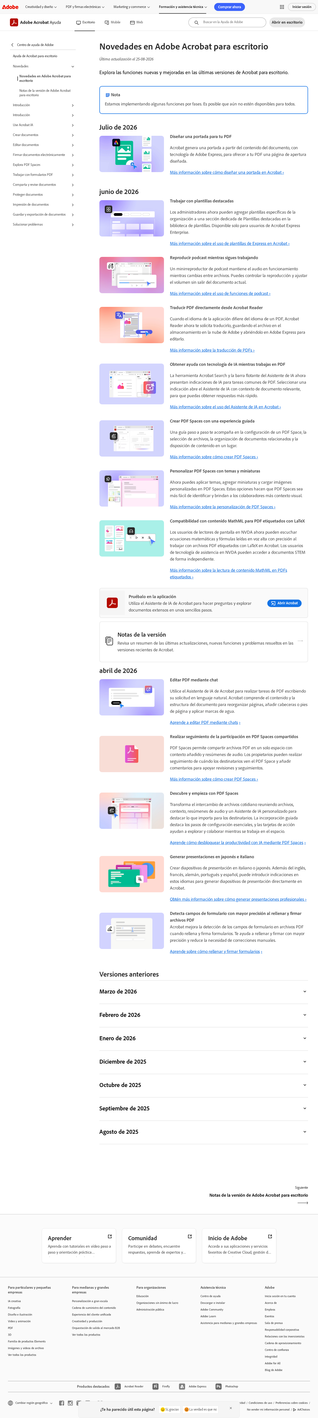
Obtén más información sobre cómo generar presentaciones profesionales (237, 899)
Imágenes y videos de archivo (26, 1348)
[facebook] (61, 1403)
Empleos (270, 1309)
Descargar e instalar (212, 1303)
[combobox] (227, 22)
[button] (282, 7)
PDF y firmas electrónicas (83, 7)
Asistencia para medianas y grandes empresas (225, 1323)
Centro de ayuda (210, 1296)
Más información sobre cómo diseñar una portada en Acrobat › (227, 172)
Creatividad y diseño (39, 7)
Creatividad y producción (87, 1321)
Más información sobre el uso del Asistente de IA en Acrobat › (225, 407)
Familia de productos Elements (27, 1341)
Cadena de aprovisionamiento (283, 1343)
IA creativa (14, 1301)
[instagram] (70, 1403)
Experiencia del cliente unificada (91, 1314)
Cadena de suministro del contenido (94, 1308)
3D (9, 1334)
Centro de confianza (277, 1350)
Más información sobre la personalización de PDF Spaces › (223, 507)
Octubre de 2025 (120, 1084)
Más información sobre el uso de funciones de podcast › (220, 293)
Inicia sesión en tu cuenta (280, 1296)
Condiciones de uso (260, 1403)
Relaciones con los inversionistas (285, 1336)
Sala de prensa (274, 1323)
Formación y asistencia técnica (181, 7)
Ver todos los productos (22, 1355)
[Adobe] (10, 7)
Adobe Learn (208, 1316)
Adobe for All (272, 1363)
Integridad (271, 1356)
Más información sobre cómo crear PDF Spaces (213, 779)
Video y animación (19, 1321)
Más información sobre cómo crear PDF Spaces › (214, 457)
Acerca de (271, 1303)
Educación (142, 1296)
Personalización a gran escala (90, 1301)
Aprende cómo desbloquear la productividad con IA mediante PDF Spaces (236, 842)
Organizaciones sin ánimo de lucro (157, 1303)
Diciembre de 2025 (122, 1061)
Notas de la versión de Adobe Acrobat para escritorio (45, 93)
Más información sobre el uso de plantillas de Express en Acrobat (229, 243)
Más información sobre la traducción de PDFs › (212, 350)
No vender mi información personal (268, 1409)
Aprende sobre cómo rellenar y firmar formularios (215, 951)
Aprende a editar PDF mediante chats (204, 722)
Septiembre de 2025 (124, 1108)
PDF (10, 1328)
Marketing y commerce (130, 7)
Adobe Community (211, 1309)
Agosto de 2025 (118, 1131)
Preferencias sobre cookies (292, 1403)
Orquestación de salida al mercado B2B (96, 1328)
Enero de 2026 (117, 1038)
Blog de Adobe (273, 1370)
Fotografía (14, 1308)
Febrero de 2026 (119, 1014)
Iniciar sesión (302, 7)
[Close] (231, 1408)
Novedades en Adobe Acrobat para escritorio (45, 78)
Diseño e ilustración (20, 1314)
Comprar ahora (229, 7)
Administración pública (150, 1309)
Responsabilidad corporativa (282, 1329)
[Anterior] (150, 1199)
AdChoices (303, 1409)
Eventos (269, 1316)
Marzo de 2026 (118, 991)
